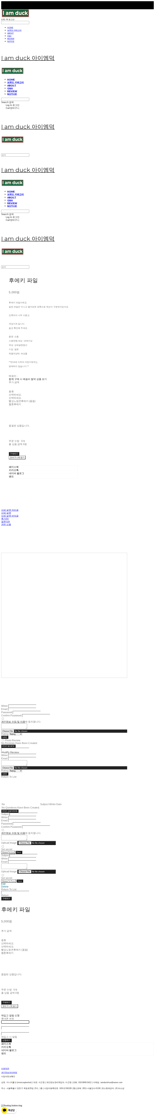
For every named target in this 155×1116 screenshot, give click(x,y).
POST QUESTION (9, 811)
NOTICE (10, 41)
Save (19, 852)
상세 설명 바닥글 (9, 516)
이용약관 (5, 1068)
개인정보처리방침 (9, 1072)
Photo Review (12, 740)
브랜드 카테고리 (14, 30)
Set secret (6, 849)
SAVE (4, 737)
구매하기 (6, 898)
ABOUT (10, 33)
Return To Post (8, 881)
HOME (10, 27)
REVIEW (10, 38)
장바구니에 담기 (9, 1006)
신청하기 (6, 1040)
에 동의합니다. (21, 721)
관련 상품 (6, 524)
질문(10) (5, 521)
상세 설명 (6, 513)
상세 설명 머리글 (9, 510)
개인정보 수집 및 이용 (13, 721)
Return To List (8, 852)
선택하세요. (15, 394)
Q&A (9, 35)
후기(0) (5, 518)
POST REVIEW (8, 746)
